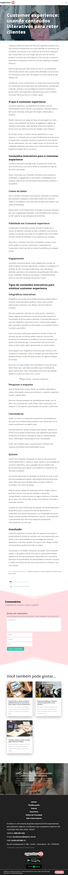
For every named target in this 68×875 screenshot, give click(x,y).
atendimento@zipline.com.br (24, 837)
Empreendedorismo (21, 586)
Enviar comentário (16, 649)
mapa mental (24, 365)
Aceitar (59, 872)
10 (40, 791)
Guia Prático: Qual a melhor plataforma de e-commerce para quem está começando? (19, 702)
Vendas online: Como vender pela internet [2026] (19, 741)
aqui (21, 873)
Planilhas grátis (34, 805)
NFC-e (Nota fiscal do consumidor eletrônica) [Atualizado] (34, 774)
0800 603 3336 (19, 833)
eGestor (34, 802)
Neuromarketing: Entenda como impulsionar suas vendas (47, 702)
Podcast (34, 808)
